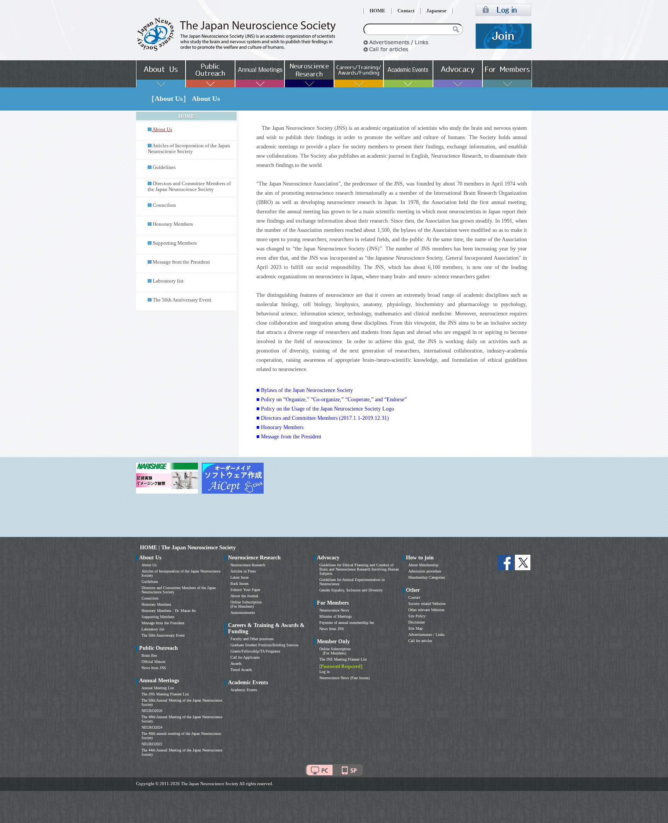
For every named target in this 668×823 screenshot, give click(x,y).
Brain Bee (149, 655)
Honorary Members (173, 224)
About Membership (423, 565)
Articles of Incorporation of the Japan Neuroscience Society (189, 148)
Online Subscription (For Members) (246, 604)
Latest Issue (239, 577)
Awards (236, 663)
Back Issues (239, 583)
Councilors (164, 205)
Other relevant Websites (426, 610)
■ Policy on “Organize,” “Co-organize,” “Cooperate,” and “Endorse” (331, 399)
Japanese (436, 11)
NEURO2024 (151, 727)
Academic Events (243, 690)
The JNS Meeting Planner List (165, 694)
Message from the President (181, 262)
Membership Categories (426, 577)
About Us (149, 565)
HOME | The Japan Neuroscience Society (188, 547)
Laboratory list (168, 281)
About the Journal (244, 596)
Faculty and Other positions (252, 639)
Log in (324, 672)
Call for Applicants (245, 657)
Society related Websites (427, 603)
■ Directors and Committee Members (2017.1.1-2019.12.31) (322, 418)
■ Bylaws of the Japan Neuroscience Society (304, 390)
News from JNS (153, 668)
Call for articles (420, 641)
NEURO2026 (151, 711)
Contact (405, 11)
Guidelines (164, 167)
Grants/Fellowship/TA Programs (255, 651)
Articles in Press (243, 571)
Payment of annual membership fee (346, 622)
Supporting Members (175, 243)
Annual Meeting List (157, 688)
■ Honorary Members (279, 427)
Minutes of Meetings (335, 616)
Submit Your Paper (245, 590)
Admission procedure (424, 571)
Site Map (415, 628)
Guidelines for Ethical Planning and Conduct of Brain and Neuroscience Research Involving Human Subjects (359, 569)
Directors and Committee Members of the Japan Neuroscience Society (189, 186)
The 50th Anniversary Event (182, 300)
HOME (377, 11)
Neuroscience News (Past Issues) (344, 678)
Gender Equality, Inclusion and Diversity (351, 590)
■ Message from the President (288, 437)
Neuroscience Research (247, 565)
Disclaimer (416, 622)
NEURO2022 (151, 744)
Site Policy (417, 616)
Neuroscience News (334, 610)
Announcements (242, 612)
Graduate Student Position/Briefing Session (264, 645)
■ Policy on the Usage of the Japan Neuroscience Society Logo (325, 409)
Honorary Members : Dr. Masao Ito (168, 610)
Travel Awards (241, 670)
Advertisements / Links (426, 634)
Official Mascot (153, 661)
